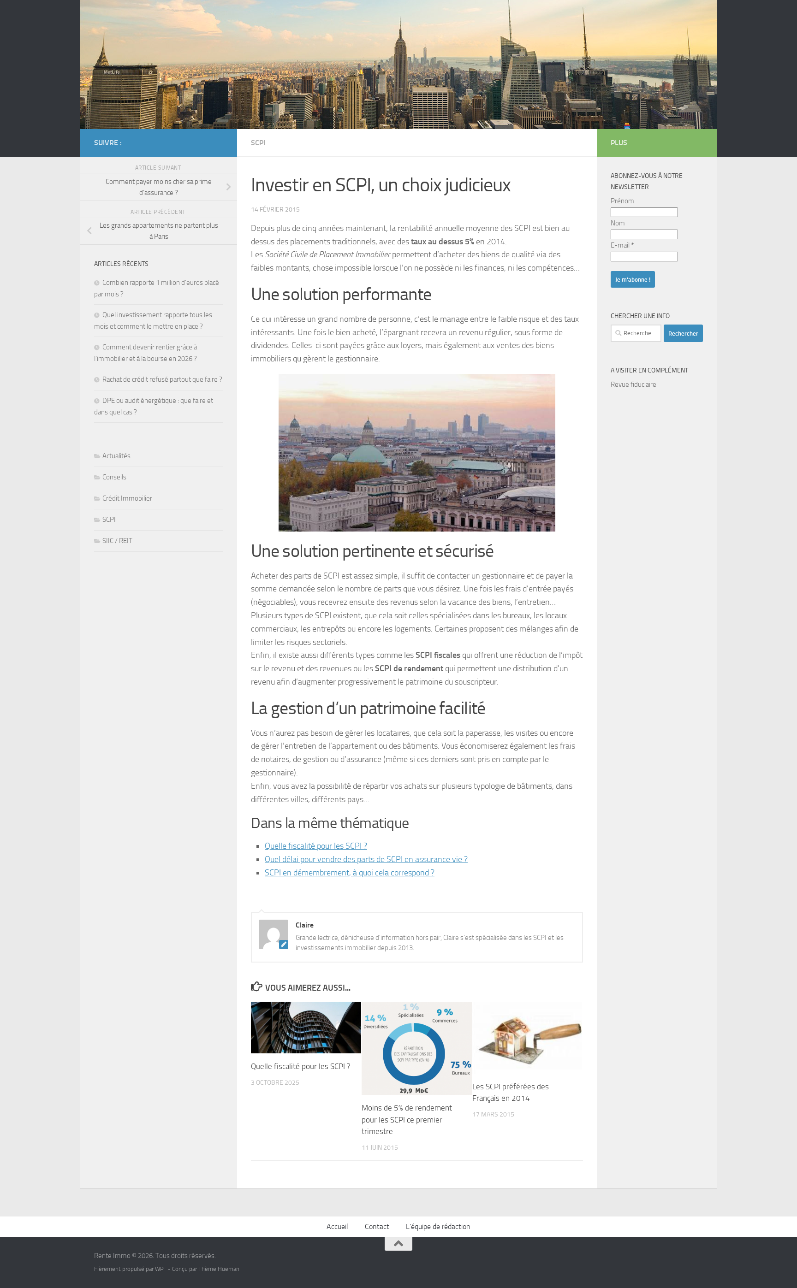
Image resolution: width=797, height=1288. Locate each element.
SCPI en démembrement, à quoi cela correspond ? (349, 873)
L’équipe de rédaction (438, 1226)
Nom (618, 223)
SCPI (258, 142)
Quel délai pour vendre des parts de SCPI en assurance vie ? (366, 859)
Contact (377, 1226)
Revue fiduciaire (633, 384)
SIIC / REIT (117, 541)
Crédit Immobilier (127, 498)
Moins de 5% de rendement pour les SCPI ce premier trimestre (407, 1119)
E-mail (622, 245)
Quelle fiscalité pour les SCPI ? (316, 846)
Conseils (114, 477)
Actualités (116, 456)
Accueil (337, 1226)
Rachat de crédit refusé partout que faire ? (162, 379)
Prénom (622, 201)
